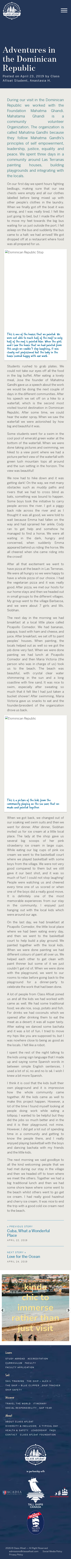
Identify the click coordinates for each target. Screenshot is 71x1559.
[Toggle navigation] (64, 10)
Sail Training (14, 1381)
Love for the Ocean (23, 1256)
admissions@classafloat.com (23, 1551)
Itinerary (40, 1403)
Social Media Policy (52, 1551)
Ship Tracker (51, 1385)
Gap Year (45, 1408)
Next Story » (16, 1252)
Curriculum (13, 1363)
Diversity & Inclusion (21, 1426)
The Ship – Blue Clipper (22, 1385)
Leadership (39, 1430)
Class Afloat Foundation (38, 1434)
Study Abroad (15, 1358)
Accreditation (38, 1358)
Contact (11, 1434)
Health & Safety (17, 1430)
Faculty (30, 1363)
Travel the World (18, 1403)
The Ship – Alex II (39, 1381)
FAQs (53, 1430)
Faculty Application (19, 1367)
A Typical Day (48, 1426)
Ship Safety (13, 1390)
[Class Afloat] (12, 10)
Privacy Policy (16, 1554)
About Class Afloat (19, 1421)
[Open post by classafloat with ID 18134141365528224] (35, 1307)
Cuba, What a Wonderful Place (28, 1233)
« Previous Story (20, 1226)
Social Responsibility (21, 1408)
